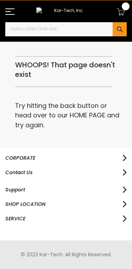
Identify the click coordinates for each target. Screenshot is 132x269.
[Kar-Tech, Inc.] (66, 11)
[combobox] (66, 29)
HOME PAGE (87, 115)
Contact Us (19, 172)
